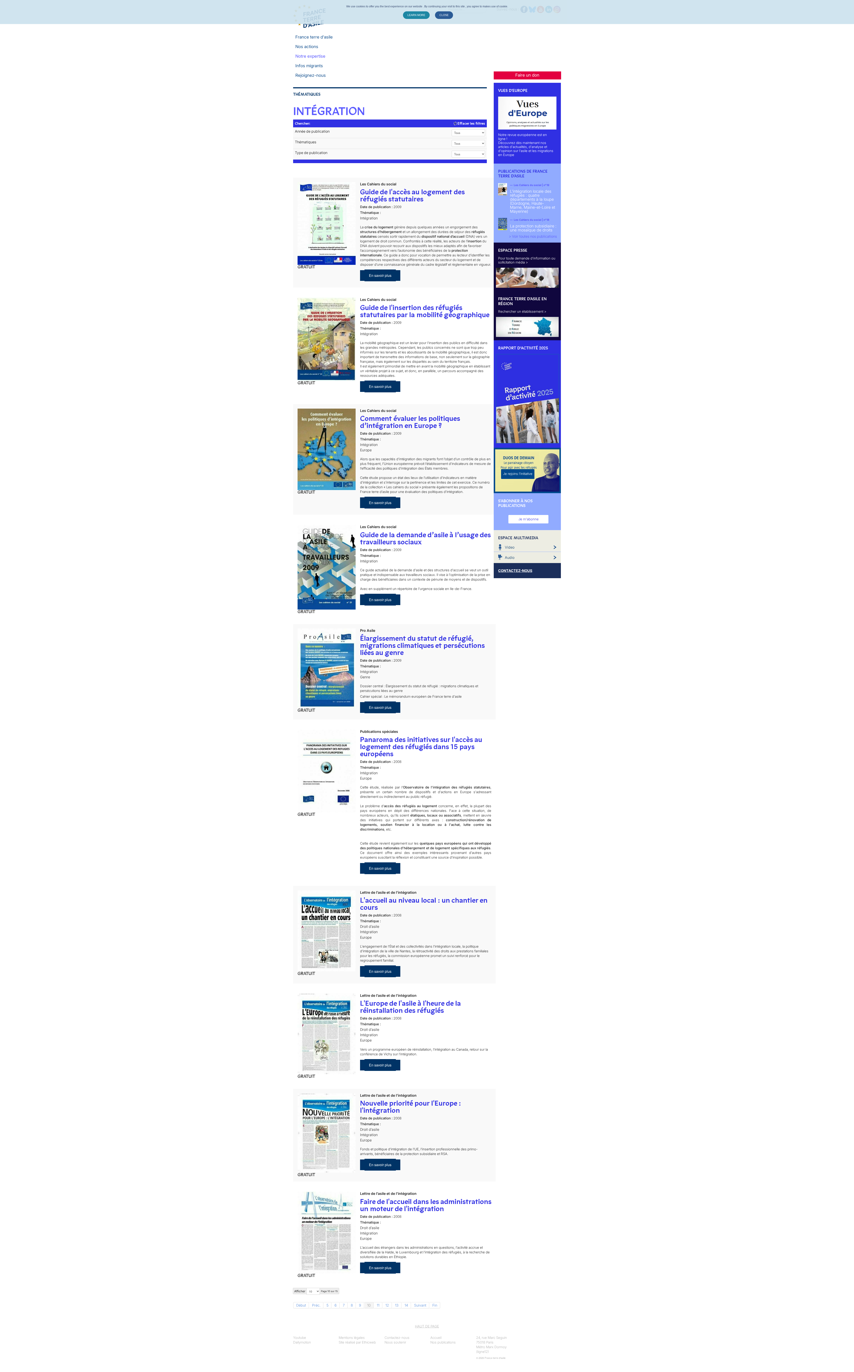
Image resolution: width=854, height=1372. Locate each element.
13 (397, 1305)
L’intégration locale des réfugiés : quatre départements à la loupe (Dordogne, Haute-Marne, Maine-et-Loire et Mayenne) (532, 201)
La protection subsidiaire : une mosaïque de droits (533, 228)
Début (301, 1305)
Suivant (420, 1305)
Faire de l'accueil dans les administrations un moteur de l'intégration (425, 1205)
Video (509, 547)
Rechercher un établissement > (522, 311)
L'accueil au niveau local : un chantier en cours (423, 904)
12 (387, 1305)
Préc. (316, 1305)
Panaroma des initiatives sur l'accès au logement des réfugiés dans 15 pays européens (421, 746)
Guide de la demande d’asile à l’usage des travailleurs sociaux (425, 538)
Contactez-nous (397, 1338)
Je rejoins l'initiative (517, 474)
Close (444, 15)
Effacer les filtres (471, 123)
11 (378, 1305)
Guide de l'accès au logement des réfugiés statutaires (412, 195)
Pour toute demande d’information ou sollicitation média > (526, 260)
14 (406, 1305)
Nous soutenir (395, 1342)
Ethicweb (369, 1342)
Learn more (416, 15)
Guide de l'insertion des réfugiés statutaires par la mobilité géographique (424, 311)
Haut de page (427, 1326)
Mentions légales (352, 1338)
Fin (434, 1305)
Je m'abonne (528, 519)
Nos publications (443, 1342)
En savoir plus (380, 275)
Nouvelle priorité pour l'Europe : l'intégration (410, 1107)
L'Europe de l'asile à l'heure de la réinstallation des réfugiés (410, 1007)
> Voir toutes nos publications (533, 236)
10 (369, 1305)
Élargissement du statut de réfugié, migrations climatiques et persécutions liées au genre (422, 645)
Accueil (435, 1338)
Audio (509, 557)
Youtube (299, 1338)
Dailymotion (302, 1342)
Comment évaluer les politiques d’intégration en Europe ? (410, 422)
